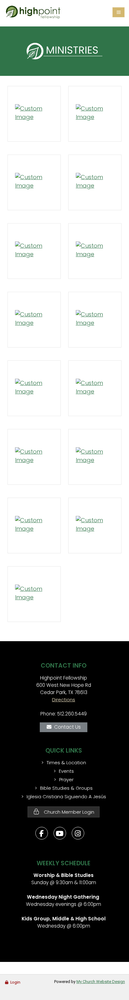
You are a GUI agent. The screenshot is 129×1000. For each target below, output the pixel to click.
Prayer (66, 779)
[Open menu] (118, 12)
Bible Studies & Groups (66, 788)
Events (66, 771)
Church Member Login (68, 812)
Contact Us (67, 727)
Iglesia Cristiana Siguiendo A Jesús (66, 796)
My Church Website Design (100, 981)
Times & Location (66, 762)
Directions (63, 699)
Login (15, 982)
